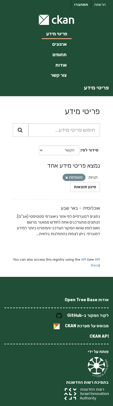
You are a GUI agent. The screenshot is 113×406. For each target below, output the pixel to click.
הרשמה (100, 4)
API (83, 259)
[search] (20, 130)
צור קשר (59, 75)
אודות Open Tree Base (87, 299)
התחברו (81, 4)
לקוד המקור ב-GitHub (88, 315)
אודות (61, 65)
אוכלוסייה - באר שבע (80, 208)
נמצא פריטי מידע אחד (73, 165)
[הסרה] (66, 178)
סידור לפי (90, 150)
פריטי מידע (56, 33)
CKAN (70, 325)
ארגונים (59, 44)
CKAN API (99, 336)
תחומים (59, 54)
